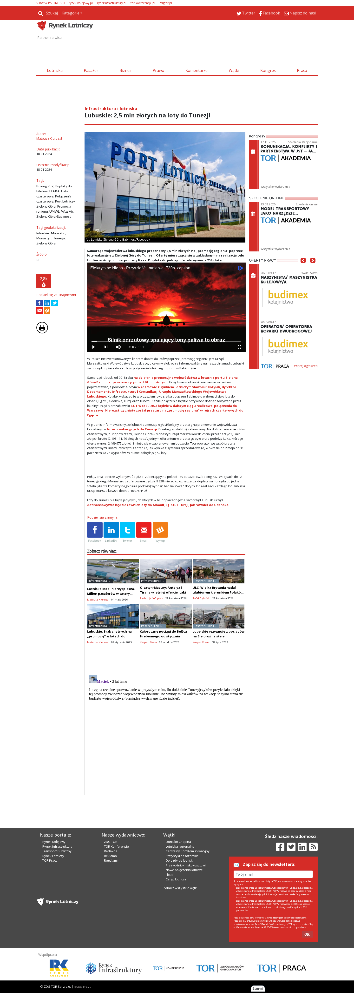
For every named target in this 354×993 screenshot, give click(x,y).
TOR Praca (50, 860)
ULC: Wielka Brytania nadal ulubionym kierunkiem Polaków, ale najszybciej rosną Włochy (218, 592)
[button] (303, 267)
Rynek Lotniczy (53, 856)
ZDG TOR (110, 841)
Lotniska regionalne (180, 846)
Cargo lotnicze (176, 879)
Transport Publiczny (57, 851)
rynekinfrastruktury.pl (111, 3)
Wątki (234, 70)
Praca (302, 70)
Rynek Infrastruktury (57, 846)
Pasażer (91, 70)
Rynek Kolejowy (54, 841)
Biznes (125, 70)
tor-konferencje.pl (143, 3)
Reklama (110, 856)
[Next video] (106, 347)
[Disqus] (166, 733)
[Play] (93, 347)
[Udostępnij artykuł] (47, 303)
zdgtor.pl (165, 3)
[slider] (166, 341)
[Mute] (118, 347)
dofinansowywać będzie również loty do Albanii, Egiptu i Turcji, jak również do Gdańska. (158, 505)
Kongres (268, 70)
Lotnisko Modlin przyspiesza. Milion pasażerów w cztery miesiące (111, 594)
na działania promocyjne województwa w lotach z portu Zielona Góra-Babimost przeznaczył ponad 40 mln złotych (162, 380)
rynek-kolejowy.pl (81, 3)
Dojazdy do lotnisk (179, 860)
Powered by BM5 (82, 986)
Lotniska (55, 70)
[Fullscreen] (239, 347)
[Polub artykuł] (39, 303)
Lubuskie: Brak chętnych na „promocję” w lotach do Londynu (109, 636)
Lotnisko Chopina (178, 841)
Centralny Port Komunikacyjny (188, 851)
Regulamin (111, 860)
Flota (169, 874)
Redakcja (111, 851)
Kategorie (70, 13)
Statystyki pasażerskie (182, 856)
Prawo (158, 70)
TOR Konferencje (116, 846)
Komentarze (196, 70)
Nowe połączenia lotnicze (184, 870)
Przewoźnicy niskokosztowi (186, 865)
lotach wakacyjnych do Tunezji (132, 429)
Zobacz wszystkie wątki (180, 888)
